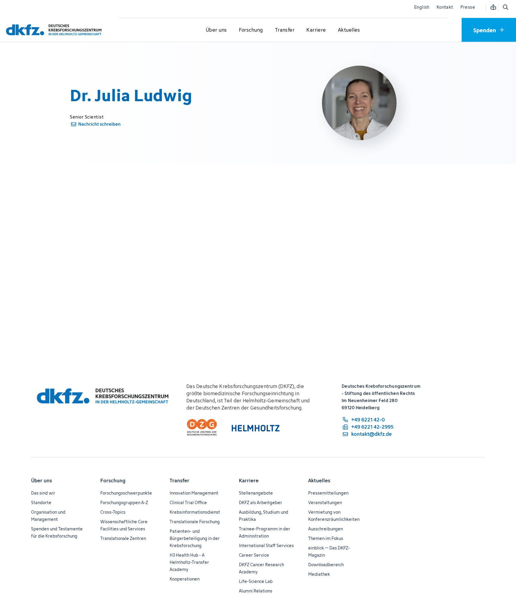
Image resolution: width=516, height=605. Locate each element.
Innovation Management (194, 492)
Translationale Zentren (123, 538)
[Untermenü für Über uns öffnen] (216, 30)
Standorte (41, 502)
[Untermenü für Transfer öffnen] (284, 30)
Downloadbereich (326, 564)
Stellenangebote (256, 492)
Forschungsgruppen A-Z (124, 502)
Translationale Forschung (195, 521)
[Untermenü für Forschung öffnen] (250, 30)
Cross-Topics (112, 512)
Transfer (179, 480)
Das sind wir (43, 492)
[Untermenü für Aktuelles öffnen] (349, 30)
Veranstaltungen (325, 502)
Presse (467, 7)
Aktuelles (319, 480)
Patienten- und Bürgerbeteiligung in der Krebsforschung (195, 538)
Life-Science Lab (256, 581)
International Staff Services (266, 545)
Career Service (254, 555)
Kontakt (445, 7)
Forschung (112, 480)
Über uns (41, 480)
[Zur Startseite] (55, 30)
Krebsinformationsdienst (195, 512)
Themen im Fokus (325, 538)
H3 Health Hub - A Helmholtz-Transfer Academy (189, 562)
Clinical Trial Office (188, 502)
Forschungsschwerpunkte (126, 492)
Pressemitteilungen (328, 492)
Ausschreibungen (325, 528)
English (421, 7)
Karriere (249, 480)
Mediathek (319, 574)
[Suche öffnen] (505, 7)
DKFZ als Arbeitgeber (260, 502)
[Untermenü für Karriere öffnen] (316, 30)
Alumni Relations (255, 590)
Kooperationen (184, 578)
